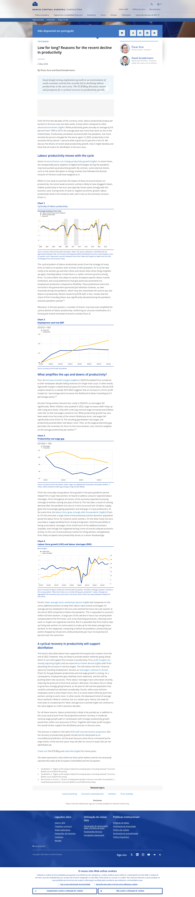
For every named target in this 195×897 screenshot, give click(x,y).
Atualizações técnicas (93, 832)
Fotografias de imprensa (65, 834)
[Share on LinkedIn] (147, 33)
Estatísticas (91, 15)
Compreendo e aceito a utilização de (65, 891)
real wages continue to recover (93, 670)
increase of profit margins (58, 380)
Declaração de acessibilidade (125, 834)
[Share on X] (133, 33)
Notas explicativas (62, 830)
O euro (103, 15)
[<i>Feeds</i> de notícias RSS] (160, 854)
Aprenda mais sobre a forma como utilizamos (117, 884)
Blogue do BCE (63, 20)
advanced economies (47, 128)
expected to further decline (81, 664)
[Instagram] (143, 854)
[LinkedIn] (137, 854)
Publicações (126, 15)
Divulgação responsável (94, 835)
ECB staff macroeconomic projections (88, 732)
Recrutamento (154, 9)
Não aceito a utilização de (130, 891)
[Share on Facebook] (140, 33)
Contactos (59, 837)
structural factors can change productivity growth (66, 162)
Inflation (112, 794)
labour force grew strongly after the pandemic (77, 512)
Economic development (92, 794)
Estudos (114, 15)
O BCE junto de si (138, 9)
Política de (121, 830)
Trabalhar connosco (63, 827)
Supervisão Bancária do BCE (146, 15)
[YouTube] (148, 854)
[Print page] (122, 33)
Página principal (38, 20)
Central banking (69, 794)
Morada (58, 841)
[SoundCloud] (154, 854)
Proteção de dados (121, 823)
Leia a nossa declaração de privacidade (75, 884)
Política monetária (42, 15)
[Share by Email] (154, 33)
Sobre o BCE (123, 9)
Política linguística (121, 837)
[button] (155, 4)
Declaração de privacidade (124, 827)
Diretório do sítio (39, 846)
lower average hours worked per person (63, 603)
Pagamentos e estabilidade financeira (68, 15)
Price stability (127, 794)
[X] (131, 854)
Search (151, 4)
